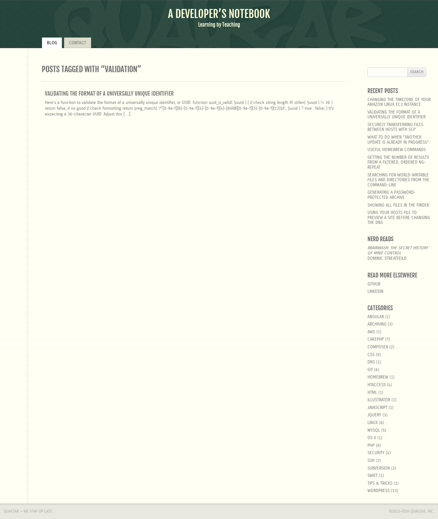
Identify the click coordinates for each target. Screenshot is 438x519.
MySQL (373, 431)
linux (372, 423)
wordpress (378, 491)
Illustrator (378, 400)
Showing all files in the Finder (398, 205)
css (371, 355)
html (372, 393)
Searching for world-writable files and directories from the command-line (398, 180)
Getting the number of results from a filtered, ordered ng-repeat (398, 163)
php (371, 446)
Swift (372, 476)
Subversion (378, 468)
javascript (377, 408)
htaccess (376, 385)
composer (377, 347)
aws (371, 332)
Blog (52, 43)
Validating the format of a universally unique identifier (109, 93)
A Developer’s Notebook (219, 14)
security (375, 453)
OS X (371, 438)
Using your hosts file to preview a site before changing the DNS (398, 218)
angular (375, 317)
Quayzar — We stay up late (28, 511)
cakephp (375, 339)
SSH (371, 461)
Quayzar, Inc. (422, 511)
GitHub (373, 284)
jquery (374, 415)
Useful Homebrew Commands (396, 150)
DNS (371, 362)
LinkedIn (375, 292)
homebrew (377, 377)
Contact (77, 43)
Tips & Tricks (379, 483)
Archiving (376, 324)
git (370, 370)
